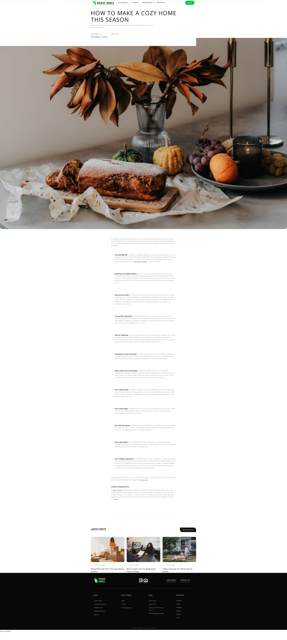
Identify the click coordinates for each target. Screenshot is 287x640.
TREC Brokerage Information (156, 613)
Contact (190, 2)
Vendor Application (127, 608)
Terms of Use (152, 600)
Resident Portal (98, 608)
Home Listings (98, 600)
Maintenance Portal (99, 611)
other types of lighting (140, 261)
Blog (123, 600)
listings (116, 499)
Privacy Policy (152, 604)
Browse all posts (188, 530)
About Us (96, 615)
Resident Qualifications (100, 604)
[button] (124, 2)
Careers (124, 604)
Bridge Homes (117, 490)
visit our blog (144, 480)
